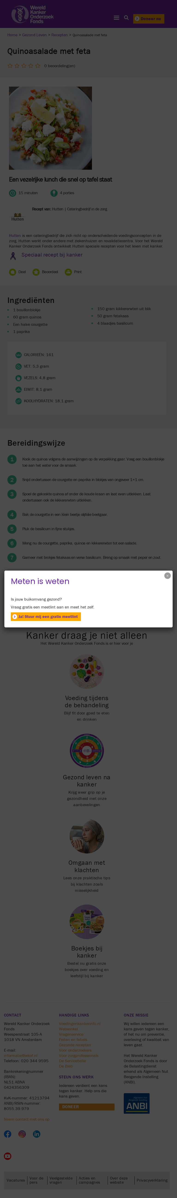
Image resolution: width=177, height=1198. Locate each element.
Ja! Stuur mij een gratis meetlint (48, 616)
